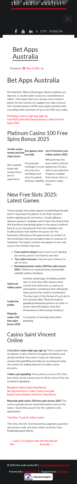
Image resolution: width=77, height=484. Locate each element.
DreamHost (29, 471)
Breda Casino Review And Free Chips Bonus (31, 394)
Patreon (55, 31)
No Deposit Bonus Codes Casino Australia (30, 390)
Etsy (43, 31)
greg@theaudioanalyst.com (54, 465)
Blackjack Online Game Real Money (26, 387)
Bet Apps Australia (25, 52)
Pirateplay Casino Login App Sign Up (27, 115)
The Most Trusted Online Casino (25, 417)
